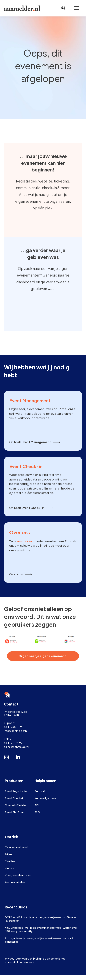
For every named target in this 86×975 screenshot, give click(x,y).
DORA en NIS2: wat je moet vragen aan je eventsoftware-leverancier (41, 918)
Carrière (10, 861)
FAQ (37, 812)
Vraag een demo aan (18, 875)
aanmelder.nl (26, 541)
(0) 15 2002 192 (13, 743)
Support (40, 791)
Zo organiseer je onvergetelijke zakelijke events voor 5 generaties (39, 939)
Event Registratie (16, 791)
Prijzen (9, 854)
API (37, 805)
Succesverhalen (15, 882)
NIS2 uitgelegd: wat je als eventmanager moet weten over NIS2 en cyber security (41, 929)
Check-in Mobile (15, 805)
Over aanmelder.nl (16, 847)
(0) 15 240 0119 (13, 727)
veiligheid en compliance (49, 958)
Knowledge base (45, 798)
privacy (9, 958)
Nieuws (9, 868)
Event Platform (14, 812)
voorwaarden (24, 958)
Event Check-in (14, 798)
